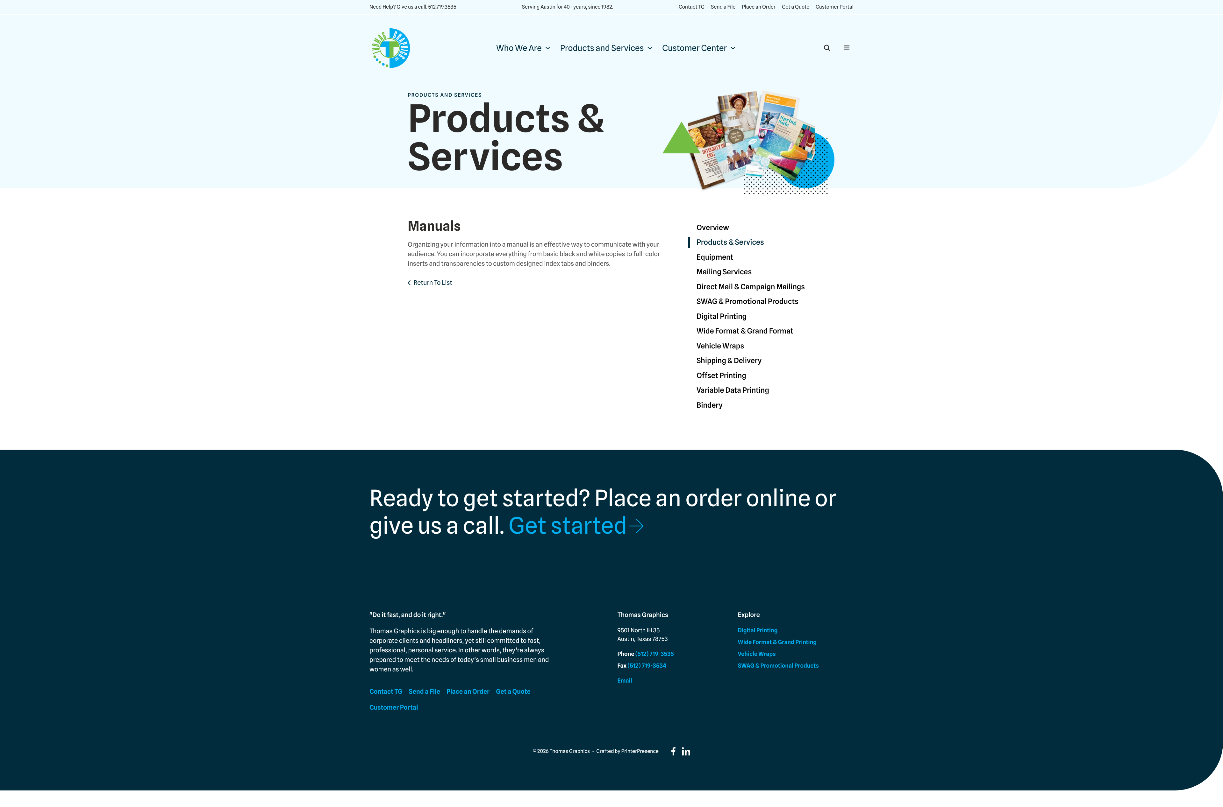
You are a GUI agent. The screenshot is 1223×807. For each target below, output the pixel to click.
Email (624, 680)
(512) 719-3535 (654, 654)
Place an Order (759, 7)
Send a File (723, 7)
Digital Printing (722, 316)
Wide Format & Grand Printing (777, 642)
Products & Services (730, 242)
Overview (713, 227)
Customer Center (694, 48)
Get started (567, 525)
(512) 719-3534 (646, 666)
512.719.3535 (442, 7)
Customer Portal (835, 7)
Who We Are (519, 48)
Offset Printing (721, 375)
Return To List (432, 282)
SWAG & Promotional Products (747, 301)
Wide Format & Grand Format (745, 331)
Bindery (710, 405)
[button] (827, 48)
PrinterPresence (640, 751)
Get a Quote (795, 7)
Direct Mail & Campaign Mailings (751, 287)
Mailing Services (724, 272)
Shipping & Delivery (729, 360)
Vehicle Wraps (720, 346)
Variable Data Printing (733, 390)
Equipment (715, 257)
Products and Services (602, 48)
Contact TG (691, 7)
